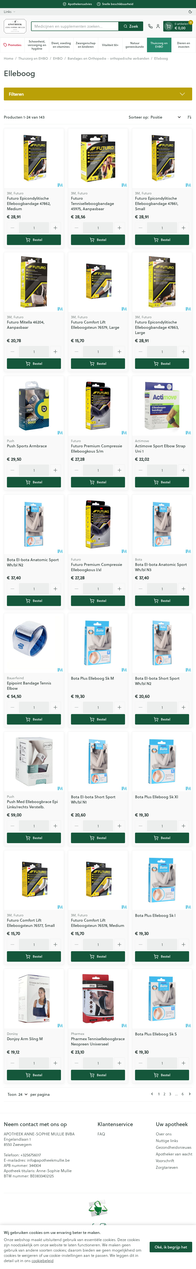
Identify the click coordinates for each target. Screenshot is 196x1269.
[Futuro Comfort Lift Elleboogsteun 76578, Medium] (98, 880)
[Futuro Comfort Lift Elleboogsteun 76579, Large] (98, 282)
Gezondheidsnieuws (173, 1147)
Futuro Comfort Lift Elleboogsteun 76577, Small (31, 922)
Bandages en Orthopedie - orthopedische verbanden (108, 58)
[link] (153, 1094)
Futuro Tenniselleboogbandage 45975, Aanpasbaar (92, 203)
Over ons (164, 1134)
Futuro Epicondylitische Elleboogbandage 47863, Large (157, 327)
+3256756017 (31, 1155)
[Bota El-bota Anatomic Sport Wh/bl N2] (34, 524)
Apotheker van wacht (174, 1154)
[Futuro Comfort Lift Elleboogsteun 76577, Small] (34, 880)
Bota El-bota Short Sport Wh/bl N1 (93, 799)
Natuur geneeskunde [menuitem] (136, 45)
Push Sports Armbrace (27, 446)
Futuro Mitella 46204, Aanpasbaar (25, 324)
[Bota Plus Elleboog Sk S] (162, 999)
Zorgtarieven (167, 1167)
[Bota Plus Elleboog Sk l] (162, 880)
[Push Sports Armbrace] (34, 406)
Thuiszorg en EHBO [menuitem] (161, 45)
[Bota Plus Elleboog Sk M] (98, 643)
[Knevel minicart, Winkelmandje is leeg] (168, 26)
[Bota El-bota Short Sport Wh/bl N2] (162, 643)
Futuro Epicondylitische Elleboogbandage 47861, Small (156, 203)
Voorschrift (165, 1160)
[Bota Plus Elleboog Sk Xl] (162, 761)
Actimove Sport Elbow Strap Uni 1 (160, 448)
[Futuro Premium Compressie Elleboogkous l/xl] (98, 524)
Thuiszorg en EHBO (33, 58)
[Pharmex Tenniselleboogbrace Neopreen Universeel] (98, 999)
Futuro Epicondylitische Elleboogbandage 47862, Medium (29, 203)
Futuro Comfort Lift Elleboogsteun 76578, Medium (97, 922)
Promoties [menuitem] (15, 45)
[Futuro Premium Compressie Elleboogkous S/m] (98, 406)
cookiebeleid (43, 1260)
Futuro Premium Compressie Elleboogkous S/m (96, 448)
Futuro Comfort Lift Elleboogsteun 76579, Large (95, 324)
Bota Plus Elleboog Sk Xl (156, 796)
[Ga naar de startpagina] (15, 26)
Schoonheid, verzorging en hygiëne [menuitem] (38, 45)
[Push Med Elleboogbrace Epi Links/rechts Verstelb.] (34, 761)
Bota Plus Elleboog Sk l (155, 915)
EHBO (58, 58)
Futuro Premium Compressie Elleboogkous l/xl (96, 567)
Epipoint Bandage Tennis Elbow (29, 685)
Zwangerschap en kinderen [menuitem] (87, 45)
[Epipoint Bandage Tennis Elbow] (34, 643)
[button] (98, 94)
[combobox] (75, 26)
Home (8, 58)
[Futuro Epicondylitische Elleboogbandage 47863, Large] (162, 282)
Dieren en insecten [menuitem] (186, 45)
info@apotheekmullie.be (48, 1160)
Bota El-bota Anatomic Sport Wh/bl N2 (33, 562)
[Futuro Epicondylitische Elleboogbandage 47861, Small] (162, 158)
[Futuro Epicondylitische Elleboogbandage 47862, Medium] (34, 158)
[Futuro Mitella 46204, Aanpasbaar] (34, 282)
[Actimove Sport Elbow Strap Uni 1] (162, 406)
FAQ (101, 1134)
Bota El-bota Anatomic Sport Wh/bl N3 (161, 567)
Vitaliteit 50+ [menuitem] (112, 46)
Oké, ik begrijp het (171, 1247)
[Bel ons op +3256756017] (150, 26)
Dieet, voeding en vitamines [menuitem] (62, 45)
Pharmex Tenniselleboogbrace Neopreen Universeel (98, 1041)
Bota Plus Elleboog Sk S (156, 1034)
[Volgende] (188, 1094)
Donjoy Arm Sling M (25, 1038)
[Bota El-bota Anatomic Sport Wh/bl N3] (162, 524)
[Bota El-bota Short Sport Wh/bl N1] (98, 761)
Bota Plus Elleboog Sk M (92, 678)
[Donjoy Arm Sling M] (34, 999)
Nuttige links (167, 1140)
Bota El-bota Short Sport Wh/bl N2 (157, 680)
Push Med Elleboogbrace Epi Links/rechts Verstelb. (32, 804)
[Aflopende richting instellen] (189, 117)
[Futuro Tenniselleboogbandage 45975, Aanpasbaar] (98, 158)
